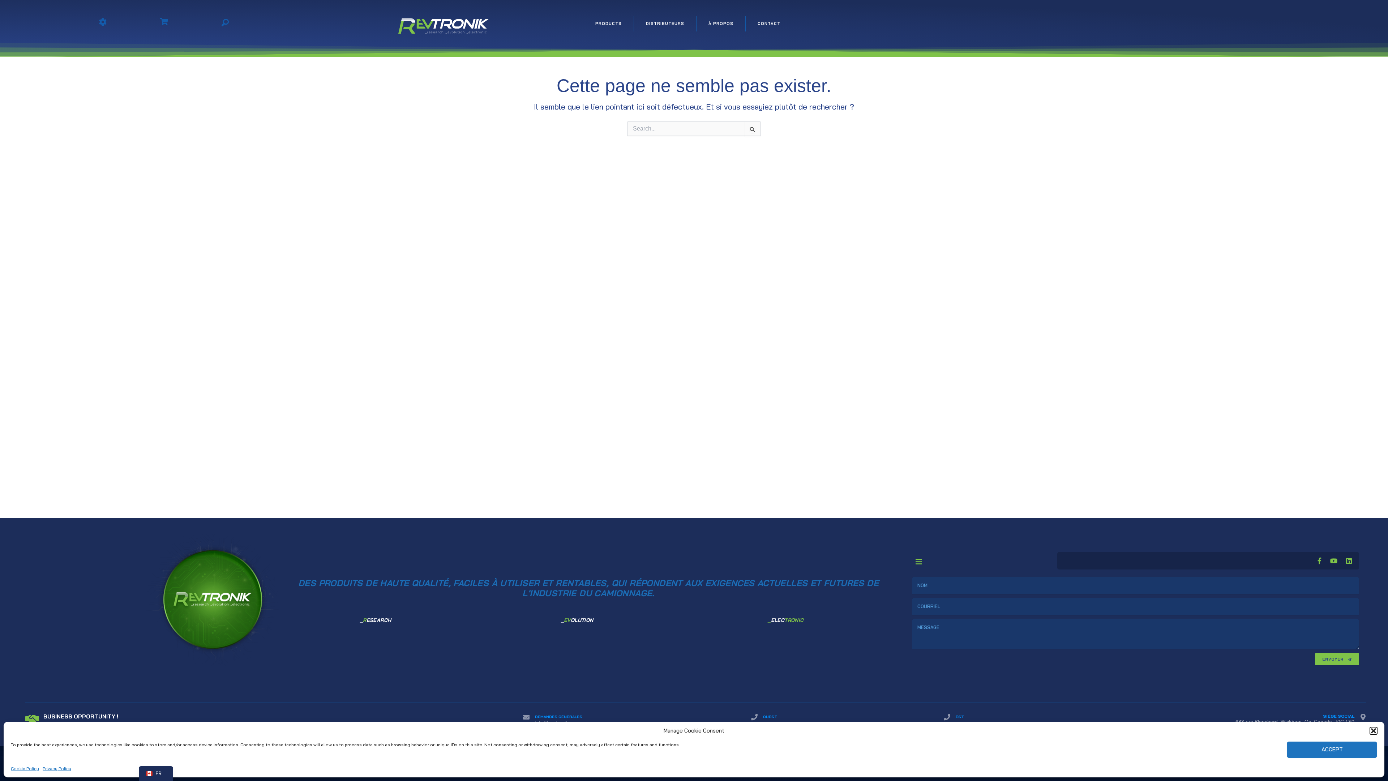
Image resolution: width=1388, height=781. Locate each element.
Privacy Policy (57, 768)
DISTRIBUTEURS (665, 23)
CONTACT (769, 23)
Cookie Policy (25, 768)
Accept (1332, 749)
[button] (1373, 730)
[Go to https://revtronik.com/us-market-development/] (267, 720)
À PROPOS (720, 23)
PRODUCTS (608, 23)
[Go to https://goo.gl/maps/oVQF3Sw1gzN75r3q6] (1243, 721)
